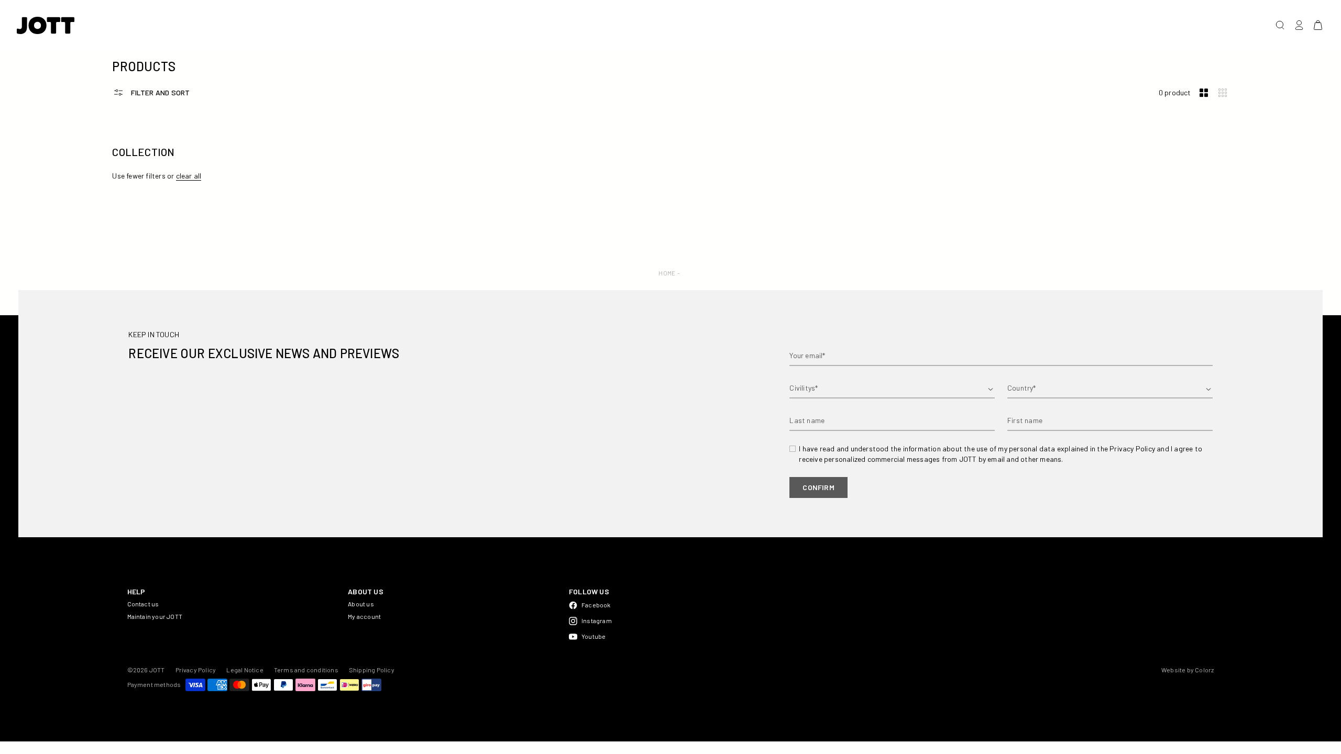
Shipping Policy (371, 669)
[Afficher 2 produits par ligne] (1203, 92)
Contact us (143, 603)
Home (666, 272)
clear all (189, 175)
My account (364, 616)
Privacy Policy (195, 669)
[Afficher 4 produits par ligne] (1222, 92)
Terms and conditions (306, 669)
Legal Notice (244, 669)
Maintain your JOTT (155, 616)
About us (361, 603)
